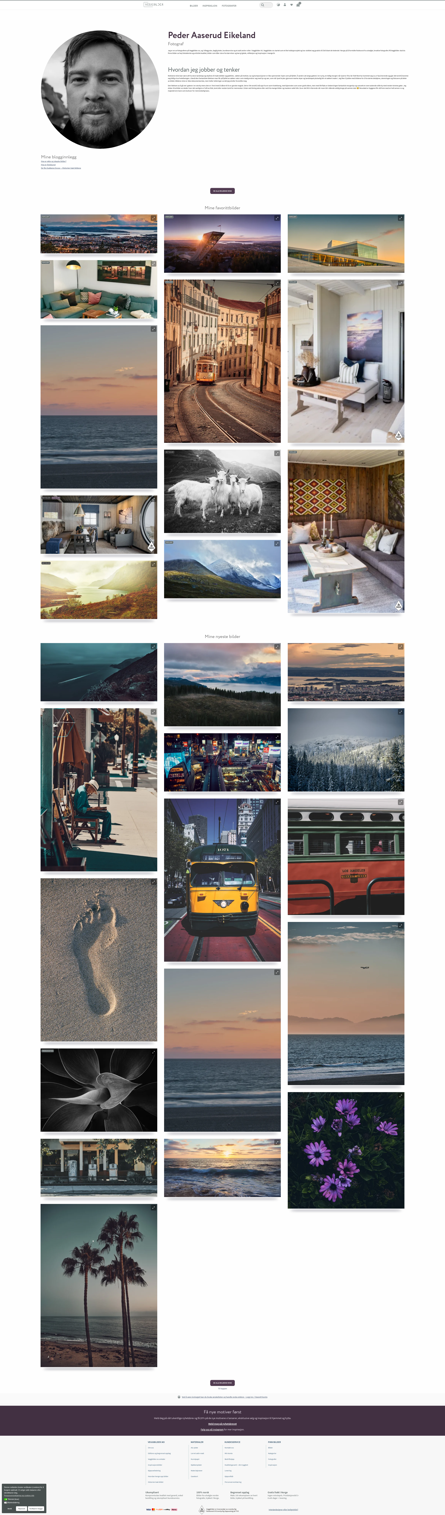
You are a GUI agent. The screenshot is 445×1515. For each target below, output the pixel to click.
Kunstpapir (195, 1459)
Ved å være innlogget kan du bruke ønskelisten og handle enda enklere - (224, 1397)
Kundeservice (232, 1442)
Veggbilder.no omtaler (156, 1459)
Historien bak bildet (155, 1482)
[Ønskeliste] (291, 5)
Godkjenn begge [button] (36, 1509)
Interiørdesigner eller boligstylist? (283, 1509)
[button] (153, 218)
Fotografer (229, 5)
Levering (228, 1470)
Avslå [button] (10, 1509)
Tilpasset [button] (21, 1509)
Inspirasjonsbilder (155, 1465)
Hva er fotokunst (48, 164)
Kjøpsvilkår (229, 1476)
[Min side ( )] (285, 5)
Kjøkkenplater (196, 1465)
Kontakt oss (229, 1447)
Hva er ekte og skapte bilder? (53, 161)
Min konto (229, 1453)
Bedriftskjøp (229, 1459)
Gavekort (194, 1476)
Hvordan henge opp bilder (158, 1476)
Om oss (151, 1447)
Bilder (194, 5)
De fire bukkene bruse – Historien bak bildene (61, 168)
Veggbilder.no (156, 1442)
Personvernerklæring (233, 1482)
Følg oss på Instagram (212, 1429)
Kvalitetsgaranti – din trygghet (236, 1465)
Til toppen (222, 1388)
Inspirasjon (209, 5)
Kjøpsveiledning (154, 1470)
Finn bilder (274, 1442)
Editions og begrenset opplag (159, 1453)
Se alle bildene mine (222, 191)
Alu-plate (194, 1447)
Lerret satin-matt (197, 1453)
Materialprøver (196, 1470)
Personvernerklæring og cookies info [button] (19, 1496)
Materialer (197, 1442)
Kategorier (272, 1453)
